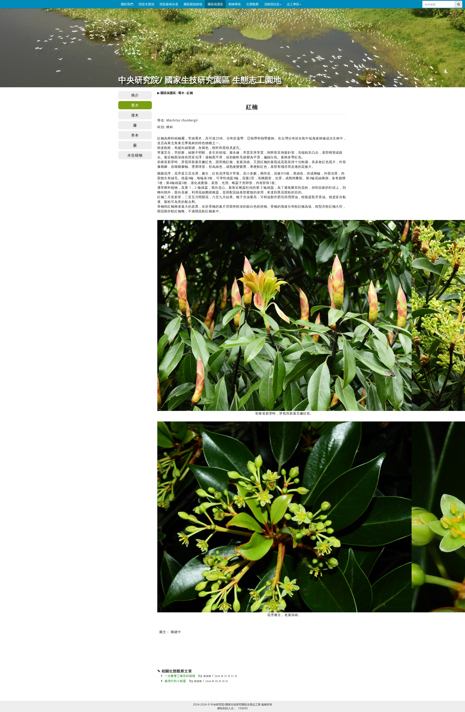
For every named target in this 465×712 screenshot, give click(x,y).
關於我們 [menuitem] (127, 4)
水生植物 (135, 155)
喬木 (135, 105)
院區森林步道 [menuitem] (169, 4)
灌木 (135, 115)
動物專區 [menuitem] (235, 4)
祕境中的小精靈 (175, 681)
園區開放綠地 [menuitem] (193, 4)
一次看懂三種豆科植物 (180, 676)
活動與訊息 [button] (272, 4)
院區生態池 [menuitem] (146, 4)
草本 (135, 135)
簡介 (135, 95)
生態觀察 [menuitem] (252, 4)
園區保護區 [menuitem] (215, 4)
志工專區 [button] (293, 4)
